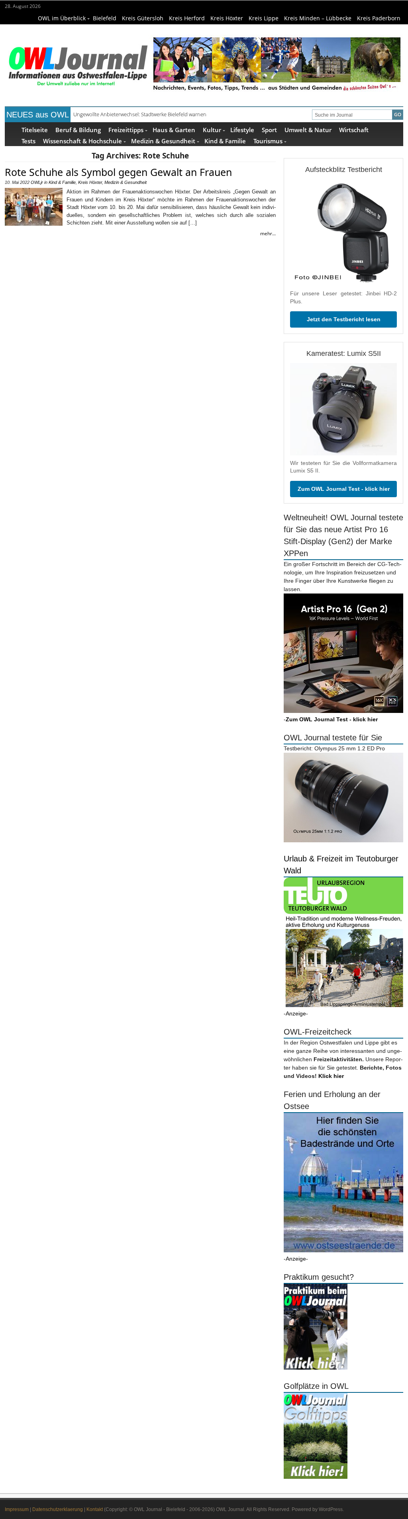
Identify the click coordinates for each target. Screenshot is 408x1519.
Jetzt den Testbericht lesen (344, 319)
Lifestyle (242, 129)
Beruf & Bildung (78, 129)
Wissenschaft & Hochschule (82, 140)
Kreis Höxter (226, 18)
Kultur (212, 129)
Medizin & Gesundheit (163, 140)
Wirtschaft (354, 129)
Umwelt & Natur (308, 129)
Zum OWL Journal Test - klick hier (344, 489)
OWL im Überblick (62, 18)
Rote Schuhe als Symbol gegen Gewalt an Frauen (118, 172)
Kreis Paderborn (378, 18)
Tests (28, 140)
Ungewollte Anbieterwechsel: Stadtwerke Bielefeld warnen (139, 114)
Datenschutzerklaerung (57, 1509)
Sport (269, 129)
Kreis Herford (187, 18)
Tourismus (267, 140)
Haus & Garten (174, 129)
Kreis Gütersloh (142, 18)
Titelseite (35, 129)
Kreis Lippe (264, 18)
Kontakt (94, 1509)
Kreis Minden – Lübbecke (317, 18)
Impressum (17, 1509)
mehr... (268, 233)
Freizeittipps (125, 129)
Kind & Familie (225, 140)
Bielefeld (104, 18)
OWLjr (37, 182)
